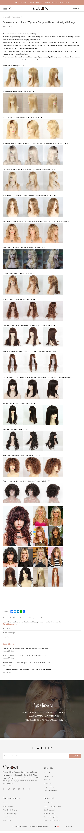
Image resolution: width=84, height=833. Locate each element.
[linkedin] (29, 789)
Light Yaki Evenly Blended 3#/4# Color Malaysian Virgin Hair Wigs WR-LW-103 (30, 325)
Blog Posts (12, 17)
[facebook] (4, 789)
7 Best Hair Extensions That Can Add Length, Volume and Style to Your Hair (34, 622)
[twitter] (9, 789)
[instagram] (24, 789)
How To (19, 17)
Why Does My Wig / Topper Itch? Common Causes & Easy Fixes (24, 655)
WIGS (5, 17)
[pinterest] (14, 789)
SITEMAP (68, 826)
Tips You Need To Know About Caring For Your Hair (25, 618)
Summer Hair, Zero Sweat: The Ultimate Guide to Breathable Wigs (25, 648)
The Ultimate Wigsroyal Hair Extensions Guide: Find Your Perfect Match (27, 670)
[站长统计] (56, 826)
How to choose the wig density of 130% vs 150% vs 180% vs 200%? (26, 663)
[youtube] (19, 789)
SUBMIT (75, 756)
